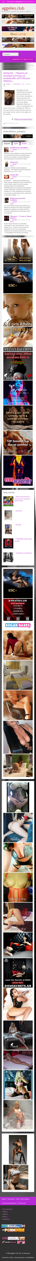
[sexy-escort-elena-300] (18, 776)
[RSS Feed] (3, 1)
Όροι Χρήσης (25, 1199)
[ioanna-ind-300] (18, 1129)
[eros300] (18, 485)
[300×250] (18, 263)
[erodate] (18, 429)
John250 (8, 84)
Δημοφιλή (7, 143)
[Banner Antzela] (18, 931)
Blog (17, 1199)
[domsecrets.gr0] (18, 987)
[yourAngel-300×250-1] (18, 404)
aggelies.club (13, 8)
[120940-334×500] (18, 1019)
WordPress (31, 1257)
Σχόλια (16, 143)
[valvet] (18, 351)
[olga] (18, 957)
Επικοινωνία (22, 1203)
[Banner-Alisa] (18, 901)
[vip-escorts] (18, 293)
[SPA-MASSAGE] (18, 689)
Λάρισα (5, 1214)
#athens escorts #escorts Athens (23, 119)
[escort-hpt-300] (18, 720)
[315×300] (18, 379)
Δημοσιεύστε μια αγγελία (22, 59)
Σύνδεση (31, 1)
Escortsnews (10, 65)
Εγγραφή (25, 1)
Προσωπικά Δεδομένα (9, 1203)
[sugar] (18, 629)
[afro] (18, 812)
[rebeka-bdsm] (18, 871)
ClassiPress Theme (7, 1257)
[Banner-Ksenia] (18, 842)
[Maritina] (18, 659)
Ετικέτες (24, 143)
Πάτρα (5, 1211)
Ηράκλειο (6, 1219)
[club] (18, 1049)
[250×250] (15, 1189)
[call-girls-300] (18, 326)
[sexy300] (18, 1069)
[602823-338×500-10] (18, 753)
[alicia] (18, 1164)
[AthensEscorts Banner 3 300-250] (18, 454)
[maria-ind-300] (18, 1099)
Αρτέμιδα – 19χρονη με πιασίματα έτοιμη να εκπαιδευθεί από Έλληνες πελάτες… (16, 76)
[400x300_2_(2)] (18, 620)
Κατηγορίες (11, 1199)
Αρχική (4, 65)
